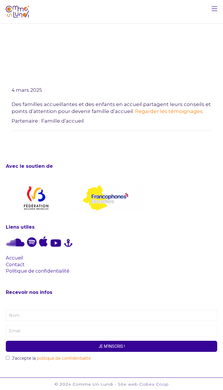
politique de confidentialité (64, 358)
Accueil (14, 258)
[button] (214, 9)
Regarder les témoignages (169, 111)
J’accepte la (51, 358)
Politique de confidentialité (37, 271)
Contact (15, 264)
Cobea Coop (154, 384)
